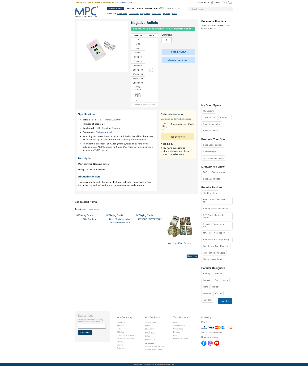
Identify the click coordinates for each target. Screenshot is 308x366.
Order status (178, 329)
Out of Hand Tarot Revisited (216, 246)
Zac (216, 280)
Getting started (218, 172)
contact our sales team (172, 154)
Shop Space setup (211, 124)
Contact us (121, 322)
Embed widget (209, 151)
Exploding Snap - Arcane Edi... (214, 225)
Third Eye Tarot (210, 193)
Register (176, 332)
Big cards (166, 14)
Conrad (218, 293)
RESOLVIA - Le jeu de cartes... (213, 216)
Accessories (150, 339)
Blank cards (149, 329)
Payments (225, 117)
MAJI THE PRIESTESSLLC (216, 233)
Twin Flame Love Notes (214, 253)
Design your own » (178, 60)
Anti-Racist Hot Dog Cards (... (217, 240)
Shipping (120, 332)
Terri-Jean (207, 300)
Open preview (178, 51)
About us (120, 326)
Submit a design (210, 130)
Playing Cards (135, 8)
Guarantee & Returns (125, 335)
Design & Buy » (116, 8)
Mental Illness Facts (212, 259)
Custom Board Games (154, 350)
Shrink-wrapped (104, 132)
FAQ (205, 172)
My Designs (208, 111)
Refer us (120, 348)
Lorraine (206, 280)
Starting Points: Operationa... (216, 208)
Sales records (209, 117)
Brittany (206, 273)
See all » (225, 301)
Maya (225, 280)
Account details (179, 326)
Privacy (120, 342)
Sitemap (120, 345)
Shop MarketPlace (211, 179)
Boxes (147, 326)
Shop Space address (212, 145)
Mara (205, 287)
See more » (192, 256)
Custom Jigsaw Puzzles (154, 346)
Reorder (176, 335)
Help (119, 329)
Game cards (122, 14)
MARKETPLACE (154, 8)
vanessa (207, 293)
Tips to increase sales (213, 158)
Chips (147, 336)
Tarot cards (156, 14)
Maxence (216, 287)
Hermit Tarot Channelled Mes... (214, 200)
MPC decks (150, 333)
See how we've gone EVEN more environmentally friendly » (163, 28)
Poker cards (134, 14)
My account (177, 322)
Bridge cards (145, 14)
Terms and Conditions (125, 338)
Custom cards (150, 322)
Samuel (218, 273)
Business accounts (180, 338)
